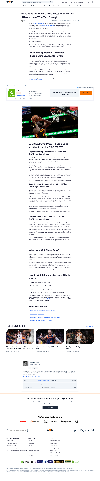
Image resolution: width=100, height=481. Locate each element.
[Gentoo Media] (48, 461)
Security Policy (54, 455)
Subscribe (50, 407)
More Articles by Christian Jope (31, 376)
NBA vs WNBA (10, 440)
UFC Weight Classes (12, 443)
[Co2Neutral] (75, 461)
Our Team (31, 445)
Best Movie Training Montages (14, 448)
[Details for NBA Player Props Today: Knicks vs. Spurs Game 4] (80, 336)
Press (30, 453)
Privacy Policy (54, 443)
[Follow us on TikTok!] (92, 430)
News (70, 2)
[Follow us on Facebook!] (75, 430)
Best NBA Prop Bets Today (37, 314)
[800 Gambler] (59, 461)
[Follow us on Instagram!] (85, 430)
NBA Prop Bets (17, 8)
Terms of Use (53, 445)
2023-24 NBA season (48, 25)
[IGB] (38, 461)
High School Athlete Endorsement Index (17, 450)
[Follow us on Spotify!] (89, 430)
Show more (88, 326)
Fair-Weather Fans (11, 445)
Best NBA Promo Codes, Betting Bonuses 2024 (42, 320)
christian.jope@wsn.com (43, 380)
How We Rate (32, 448)
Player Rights (53, 450)
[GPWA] (68, 461)
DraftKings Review (21, 95)
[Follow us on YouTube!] (82, 430)
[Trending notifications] (92, 2)
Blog (88, 2)
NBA (11, 8)
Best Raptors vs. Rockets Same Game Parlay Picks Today (45, 317)
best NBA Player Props (38, 23)
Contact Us (31, 443)
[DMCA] (25, 461)
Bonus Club (64, 2)
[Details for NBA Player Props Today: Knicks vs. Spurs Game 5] (50, 336)
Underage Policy (54, 448)
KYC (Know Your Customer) (57, 453)
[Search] (50, 2)
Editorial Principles (55, 440)
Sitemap (31, 455)
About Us (31, 440)
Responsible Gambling (79, 2)
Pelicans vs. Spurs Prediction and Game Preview (42, 310)
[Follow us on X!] (79, 430)
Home (7, 8)
